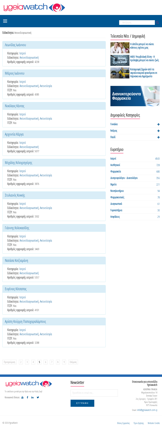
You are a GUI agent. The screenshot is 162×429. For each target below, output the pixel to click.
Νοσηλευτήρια (117, 191)
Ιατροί (22, 53)
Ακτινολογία (46, 86)
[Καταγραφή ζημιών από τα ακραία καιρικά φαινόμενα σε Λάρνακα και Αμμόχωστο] (119, 73)
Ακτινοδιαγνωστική (29, 57)
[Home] (34, 7)
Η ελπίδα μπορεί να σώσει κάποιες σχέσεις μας (142, 45)
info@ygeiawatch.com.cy (147, 410)
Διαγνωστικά (116, 204)
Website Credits (154, 423)
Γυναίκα (114, 124)
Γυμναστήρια (116, 210)
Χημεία (113, 184)
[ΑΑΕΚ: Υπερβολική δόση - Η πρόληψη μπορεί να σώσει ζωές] (119, 60)
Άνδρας (113, 130)
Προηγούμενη (9, 362)
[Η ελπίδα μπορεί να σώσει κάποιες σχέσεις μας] (119, 47)
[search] (157, 22)
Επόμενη (73, 362)
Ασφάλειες (115, 216)
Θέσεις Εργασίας (123, 423)
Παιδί (112, 137)
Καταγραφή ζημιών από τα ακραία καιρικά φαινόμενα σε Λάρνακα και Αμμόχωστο (143, 72)
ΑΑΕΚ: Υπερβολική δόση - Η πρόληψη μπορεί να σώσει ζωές (144, 58)
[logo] (28, 384)
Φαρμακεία (115, 171)
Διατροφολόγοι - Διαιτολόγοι (124, 178)
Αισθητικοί (115, 165)
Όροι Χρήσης (139, 423)
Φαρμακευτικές (117, 197)
